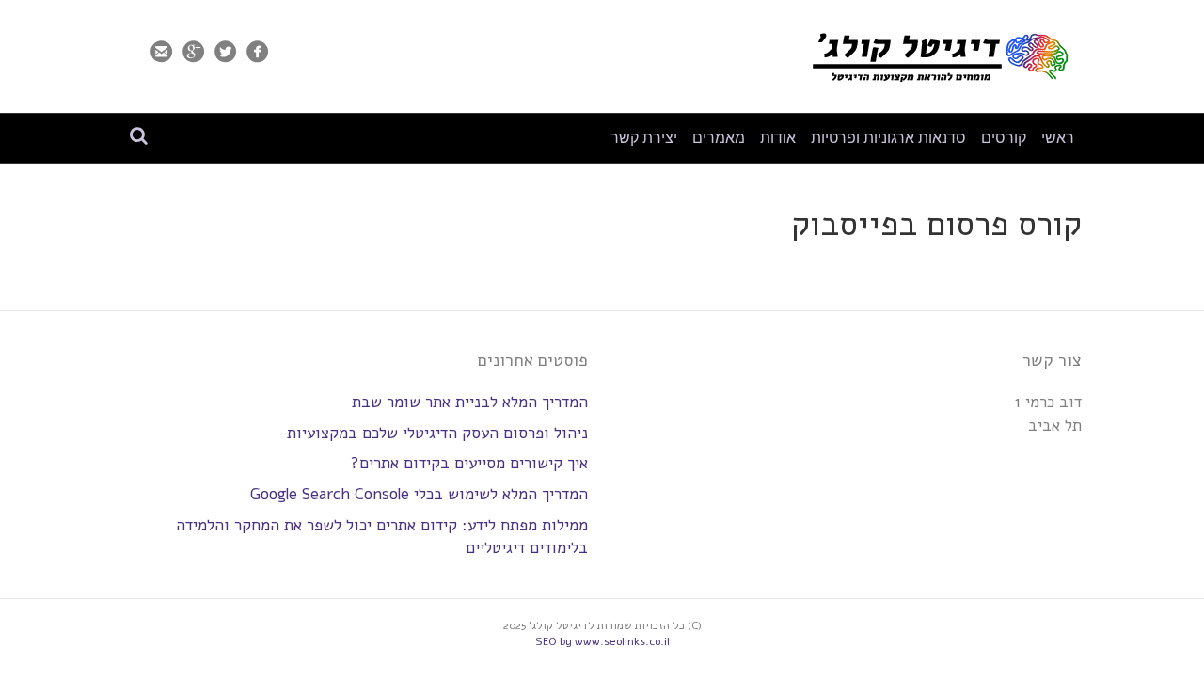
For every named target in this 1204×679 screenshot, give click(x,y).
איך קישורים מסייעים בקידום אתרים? (469, 463)
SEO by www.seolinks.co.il (602, 641)
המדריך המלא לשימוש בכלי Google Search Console (419, 494)
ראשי (1057, 138)
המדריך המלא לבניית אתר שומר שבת (470, 402)
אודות (778, 138)
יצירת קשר (643, 138)
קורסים (1003, 138)
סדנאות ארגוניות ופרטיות (888, 138)
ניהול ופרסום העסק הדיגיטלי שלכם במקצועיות (437, 433)
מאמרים (718, 138)
